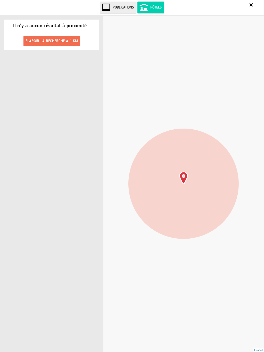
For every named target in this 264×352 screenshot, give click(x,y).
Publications (123, 7)
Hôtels (156, 7)
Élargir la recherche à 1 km (52, 41)
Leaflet (258, 350)
